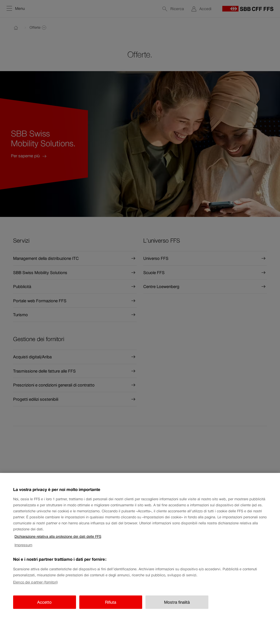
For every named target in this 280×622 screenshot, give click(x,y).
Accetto (44, 602)
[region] (140, 547)
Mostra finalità (177, 602)
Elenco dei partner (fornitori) (35, 582)
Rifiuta (110, 602)
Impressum (23, 545)
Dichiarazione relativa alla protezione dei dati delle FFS (57, 536)
